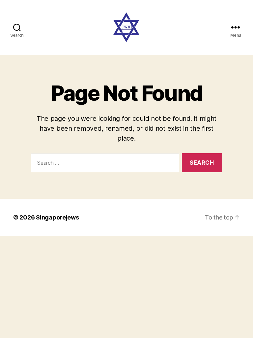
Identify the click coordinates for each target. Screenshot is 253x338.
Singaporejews (57, 217)
